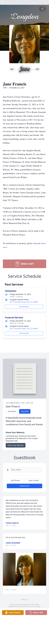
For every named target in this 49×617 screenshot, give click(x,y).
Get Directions (24, 307)
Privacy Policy (17, 606)
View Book (12, 411)
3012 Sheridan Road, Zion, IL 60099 (24, 302)
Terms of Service (31, 606)
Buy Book (24, 411)
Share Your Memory (15, 445)
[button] (25, 569)
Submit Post (24, 486)
